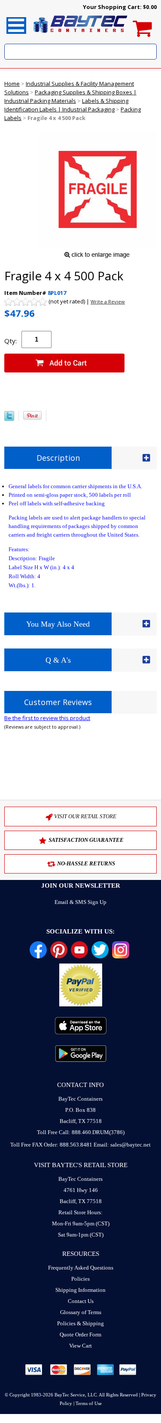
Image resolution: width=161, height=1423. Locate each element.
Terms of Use (89, 1403)
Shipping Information (80, 1290)
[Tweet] (9, 419)
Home (12, 83)
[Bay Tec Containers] (80, 35)
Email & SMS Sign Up (80, 902)
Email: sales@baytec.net (122, 1144)
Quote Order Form (80, 1334)
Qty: (10, 340)
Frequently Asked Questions (80, 1267)
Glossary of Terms (80, 1312)
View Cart (80, 1345)
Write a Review (108, 301)
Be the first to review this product (47, 718)
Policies (80, 1279)
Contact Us (81, 1301)
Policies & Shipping (80, 1323)
